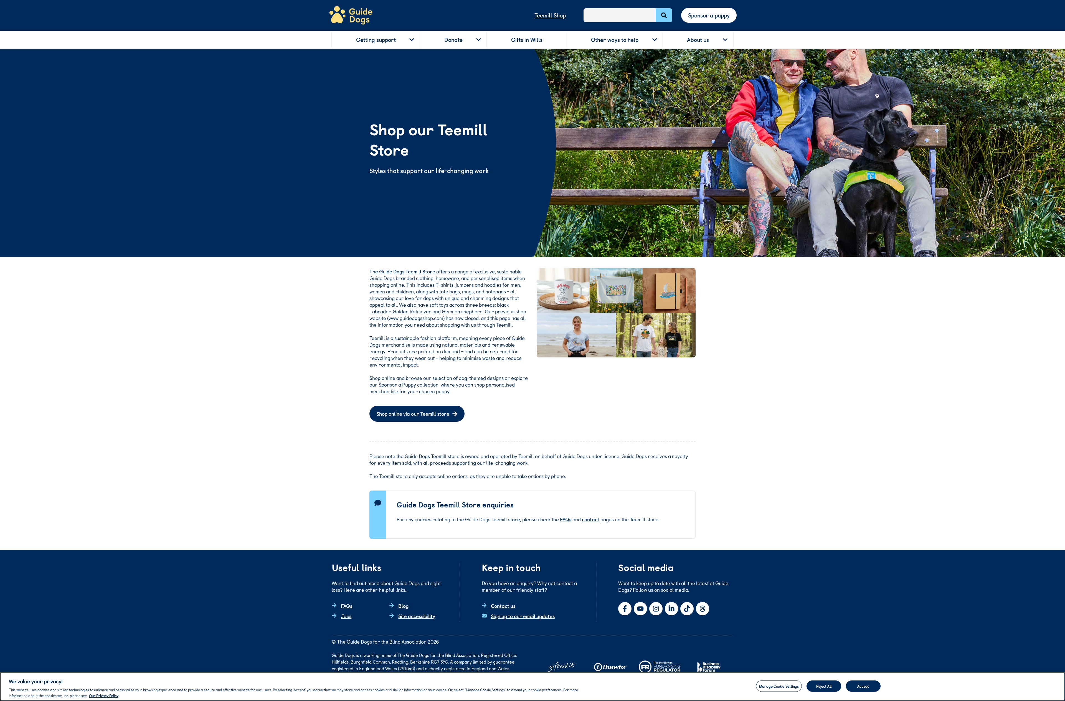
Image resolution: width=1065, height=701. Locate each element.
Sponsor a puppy (709, 15)
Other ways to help (614, 39)
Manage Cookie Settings (779, 686)
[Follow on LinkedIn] (671, 608)
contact (590, 519)
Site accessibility (416, 616)
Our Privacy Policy (103, 695)
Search (664, 15)
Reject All (823, 686)
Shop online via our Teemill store (412, 413)
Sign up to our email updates (523, 616)
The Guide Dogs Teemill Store (402, 271)
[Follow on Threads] (702, 608)
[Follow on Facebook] (625, 608)
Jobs (346, 616)
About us (698, 39)
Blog (403, 605)
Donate (453, 39)
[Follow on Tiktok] (687, 608)
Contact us (503, 605)
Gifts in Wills (526, 39)
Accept (863, 686)
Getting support (376, 39)
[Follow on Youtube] (640, 608)
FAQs (565, 519)
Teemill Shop (550, 15)
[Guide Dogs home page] (350, 15)
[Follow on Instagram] (656, 608)
